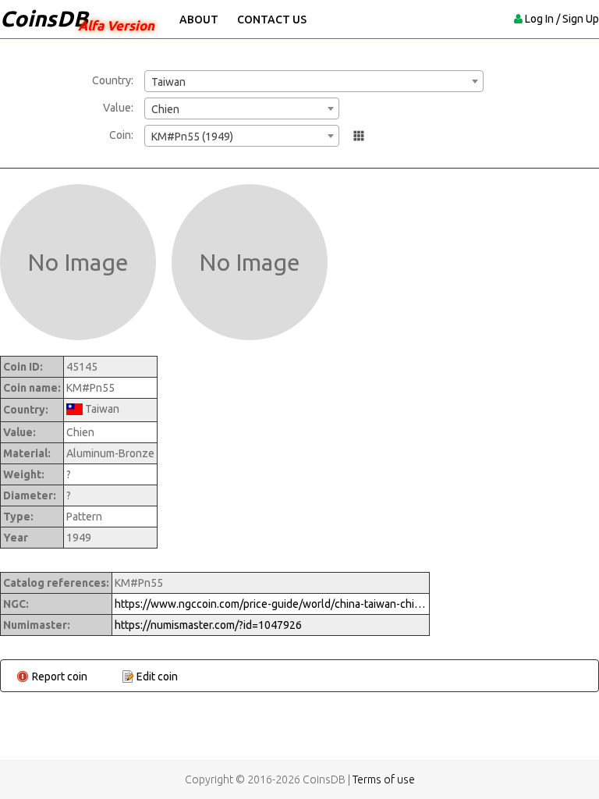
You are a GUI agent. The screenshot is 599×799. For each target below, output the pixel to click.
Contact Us (272, 19)
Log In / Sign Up (562, 18)
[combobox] (314, 81)
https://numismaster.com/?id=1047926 (208, 625)
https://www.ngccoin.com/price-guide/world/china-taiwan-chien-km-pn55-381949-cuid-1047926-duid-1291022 (271, 604)
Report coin (59, 676)
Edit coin (157, 676)
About (198, 19)
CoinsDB (44, 18)
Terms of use (384, 779)
